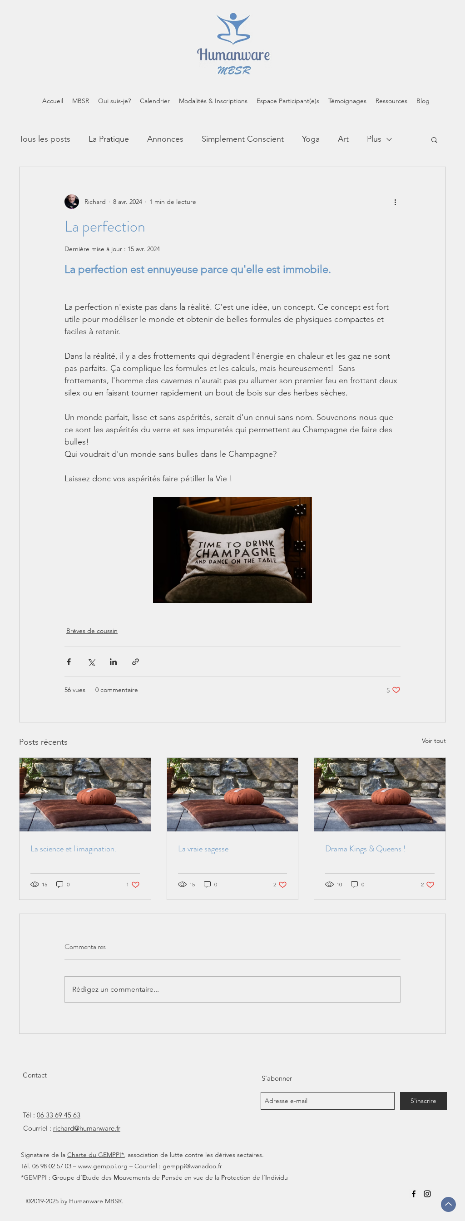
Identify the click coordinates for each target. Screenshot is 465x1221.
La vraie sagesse (203, 849)
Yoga (311, 139)
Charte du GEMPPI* (95, 1155)
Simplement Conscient (243, 139)
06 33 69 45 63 (58, 1115)
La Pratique (109, 139)
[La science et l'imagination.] (85, 794)
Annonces (165, 139)
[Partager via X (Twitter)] (91, 661)
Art (343, 139)
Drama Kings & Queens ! (365, 849)
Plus (374, 139)
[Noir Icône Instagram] (427, 1193)
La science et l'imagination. (73, 849)
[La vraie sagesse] (232, 794)
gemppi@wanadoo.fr (192, 1166)
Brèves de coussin (92, 631)
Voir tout (434, 741)
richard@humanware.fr (86, 1128)
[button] (434, 139)
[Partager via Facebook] (68, 661)
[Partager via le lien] (135, 661)
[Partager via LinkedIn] (113, 661)
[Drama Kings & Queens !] (379, 794)
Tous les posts (44, 139)
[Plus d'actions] (395, 201)
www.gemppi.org (103, 1166)
